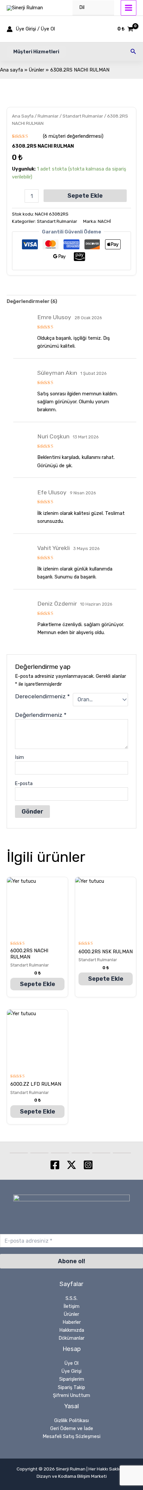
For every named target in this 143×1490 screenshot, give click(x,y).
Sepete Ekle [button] (37, 984)
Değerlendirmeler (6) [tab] (32, 301)
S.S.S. (71, 1298)
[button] (36, 52)
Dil (81, 7)
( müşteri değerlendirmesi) (73, 136)
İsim (19, 757)
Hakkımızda (71, 1330)
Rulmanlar (48, 116)
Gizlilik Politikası (71, 1420)
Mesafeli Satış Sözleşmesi (71, 1436)
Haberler (72, 1322)
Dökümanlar (71, 1338)
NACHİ (104, 221)
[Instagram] (88, 1165)
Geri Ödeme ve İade (71, 1428)
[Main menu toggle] (128, 8)
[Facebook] (55, 1165)
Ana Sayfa (23, 116)
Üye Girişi (71, 1371)
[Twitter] (71, 1165)
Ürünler (71, 1314)
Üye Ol (71, 1363)
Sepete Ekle (85, 195)
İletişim (71, 1306)
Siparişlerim (71, 1379)
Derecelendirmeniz (42, 696)
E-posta (24, 783)
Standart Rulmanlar (83, 116)
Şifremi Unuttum (71, 1395)
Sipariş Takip (71, 1387)
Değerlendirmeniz (41, 715)
